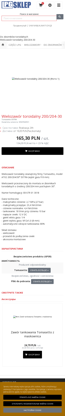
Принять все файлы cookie (32, 397)
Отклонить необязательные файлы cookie (32, 404)
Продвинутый (19, 25)
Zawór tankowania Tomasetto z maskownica (32, 334)
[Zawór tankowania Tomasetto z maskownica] (32, 317)
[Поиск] (59, 16)
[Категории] (59, 5)
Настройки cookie (32, 410)
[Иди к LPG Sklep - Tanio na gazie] (3, 44)
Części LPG (15, 44)
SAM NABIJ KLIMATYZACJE (40, 25)
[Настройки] (50, 5)
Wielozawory (32, 44)
